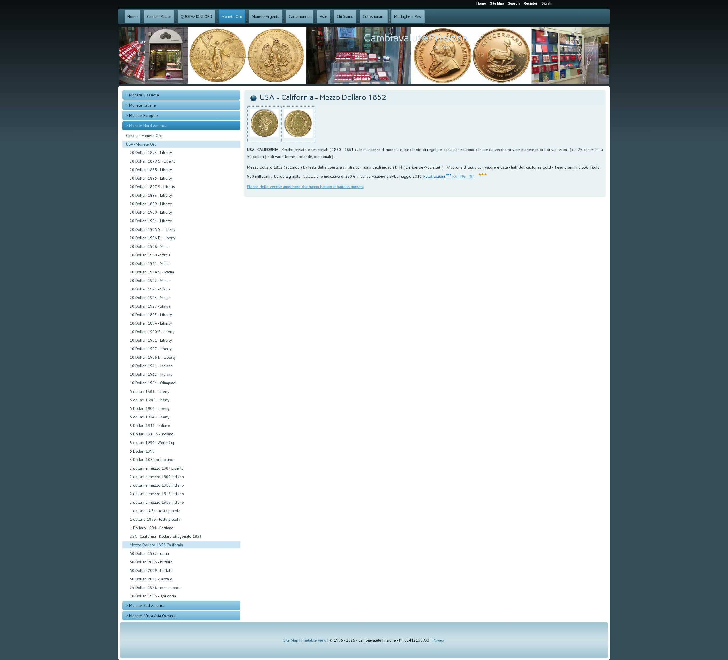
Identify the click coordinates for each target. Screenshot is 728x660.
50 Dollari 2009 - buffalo (151, 570)
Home (132, 16)
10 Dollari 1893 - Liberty (151, 314)
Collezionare (374, 16)
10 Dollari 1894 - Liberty (151, 323)
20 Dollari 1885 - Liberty (151, 169)
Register (530, 3)
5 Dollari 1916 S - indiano (151, 434)
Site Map (290, 640)
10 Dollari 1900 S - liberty (152, 331)
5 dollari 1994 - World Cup (152, 442)
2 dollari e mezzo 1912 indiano (157, 493)
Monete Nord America (148, 125)
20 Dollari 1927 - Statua (150, 306)
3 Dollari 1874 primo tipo (151, 459)
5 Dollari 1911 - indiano (150, 425)
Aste (323, 16)
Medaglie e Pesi (408, 16)
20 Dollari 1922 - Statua (150, 280)
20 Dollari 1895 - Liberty (151, 178)
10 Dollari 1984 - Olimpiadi (153, 382)
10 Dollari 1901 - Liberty (151, 340)
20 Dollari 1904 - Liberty (151, 220)
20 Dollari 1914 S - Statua (152, 272)
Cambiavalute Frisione (416, 38)
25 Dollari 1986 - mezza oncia (155, 587)
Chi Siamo (345, 16)
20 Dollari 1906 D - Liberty (153, 237)
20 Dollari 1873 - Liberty (151, 152)
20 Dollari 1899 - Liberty (151, 203)
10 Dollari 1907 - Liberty (151, 348)
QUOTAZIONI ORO (196, 16)
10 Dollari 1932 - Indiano (151, 374)
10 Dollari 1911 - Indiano (151, 365)
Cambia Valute (159, 16)
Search (514, 3)
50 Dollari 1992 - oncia (149, 553)
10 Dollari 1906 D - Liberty (153, 357)
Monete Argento (266, 16)
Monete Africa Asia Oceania (152, 615)
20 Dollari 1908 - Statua (150, 246)
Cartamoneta (300, 16)
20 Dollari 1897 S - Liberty (152, 186)
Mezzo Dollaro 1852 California (156, 544)
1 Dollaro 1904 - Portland (151, 527)
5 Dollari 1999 (142, 451)
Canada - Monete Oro (144, 135)
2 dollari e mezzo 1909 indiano (157, 476)
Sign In (546, 3)
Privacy (439, 640)
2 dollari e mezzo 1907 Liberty (156, 468)
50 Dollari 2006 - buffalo (151, 561)
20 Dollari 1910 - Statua (150, 255)
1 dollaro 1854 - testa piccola (155, 510)
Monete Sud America (147, 605)
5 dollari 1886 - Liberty (149, 399)
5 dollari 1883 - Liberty (149, 391)
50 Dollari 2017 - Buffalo (151, 579)
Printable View (313, 640)
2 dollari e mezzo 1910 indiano (157, 485)
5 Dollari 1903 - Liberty (150, 408)
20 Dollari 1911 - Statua (150, 263)
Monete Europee (143, 115)
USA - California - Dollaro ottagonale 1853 (166, 536)
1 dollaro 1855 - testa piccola (155, 519)
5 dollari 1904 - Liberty (149, 417)
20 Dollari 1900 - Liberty (151, 212)
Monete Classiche (144, 94)
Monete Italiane (142, 105)
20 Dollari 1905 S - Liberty (152, 229)
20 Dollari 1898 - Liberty (151, 195)
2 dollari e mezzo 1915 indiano (157, 502)
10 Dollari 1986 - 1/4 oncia (153, 596)
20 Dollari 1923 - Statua (150, 289)
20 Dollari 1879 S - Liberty (152, 161)
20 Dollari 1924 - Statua (150, 297)
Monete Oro (232, 16)
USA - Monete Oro (141, 144)
